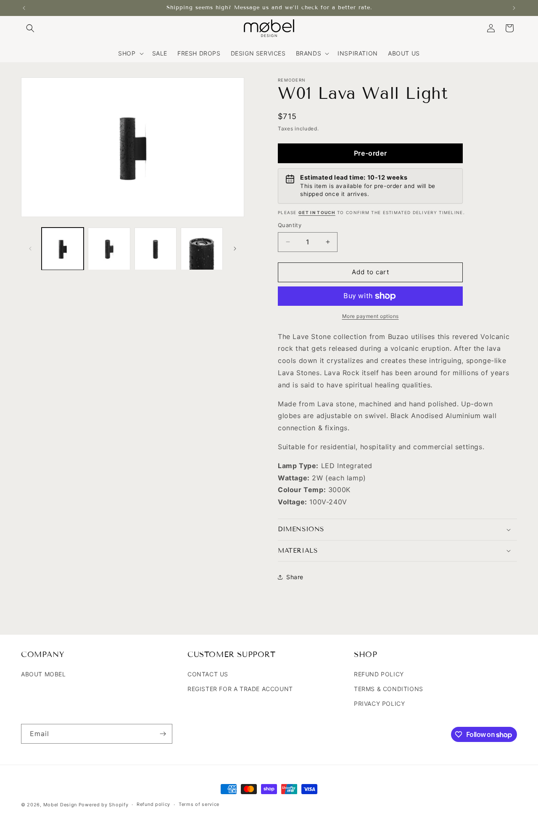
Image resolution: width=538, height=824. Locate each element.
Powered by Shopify (104, 805)
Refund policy (153, 805)
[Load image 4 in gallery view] (202, 249)
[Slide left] (30, 248)
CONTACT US (207, 674)
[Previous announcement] (24, 8)
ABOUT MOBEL (43, 674)
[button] (30, 28)
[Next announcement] (514, 8)
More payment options (370, 316)
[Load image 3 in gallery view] (155, 249)
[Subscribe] (162, 734)
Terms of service (199, 805)
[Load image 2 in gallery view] (109, 249)
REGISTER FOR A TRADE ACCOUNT (240, 689)
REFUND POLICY (379, 674)
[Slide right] (235, 248)
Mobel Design (60, 805)
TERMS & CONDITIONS (388, 689)
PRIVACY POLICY (379, 703)
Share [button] (294, 576)
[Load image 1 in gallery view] (63, 249)
